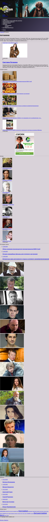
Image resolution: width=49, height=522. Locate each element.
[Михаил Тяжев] (12, 290)
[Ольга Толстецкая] (12, 447)
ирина (1, 513)
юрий (8, 515)
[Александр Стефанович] (7, 203)
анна (17, 511)
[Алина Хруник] (11, 390)
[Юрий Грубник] (12, 333)
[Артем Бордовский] (7, 167)
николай (19, 513)
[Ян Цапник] (11, 304)
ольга (23, 513)
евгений (37, 511)
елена (45, 511)
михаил (12, 513)
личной (4, 513)
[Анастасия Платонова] (12, 418)
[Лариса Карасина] (12, 461)
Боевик (7, 26)
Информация (8, 25)
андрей (14, 511)
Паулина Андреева (7, 180)
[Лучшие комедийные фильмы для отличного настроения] (10, 92)
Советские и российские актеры (12, 20)
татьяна (31, 513)
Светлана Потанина (10, 62)
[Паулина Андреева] (7, 179)
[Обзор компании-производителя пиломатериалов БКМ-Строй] (10, 80)
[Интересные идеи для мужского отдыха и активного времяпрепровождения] (10, 104)
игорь (47, 511)
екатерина (42, 511)
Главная (2, 32)
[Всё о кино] (6, 12)
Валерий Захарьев (7, 228)
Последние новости (8, 21)
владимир (30, 511)
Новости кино (7, 23)
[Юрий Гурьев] (12, 275)
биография (23, 511)
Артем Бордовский (7, 168)
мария (10, 513)
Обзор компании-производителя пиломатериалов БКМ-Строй (17, 81)
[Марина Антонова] (7, 239)
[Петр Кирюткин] (7, 215)
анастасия (11, 511)
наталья (15, 513)
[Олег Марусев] (12, 433)
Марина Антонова (7, 241)
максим (7, 513)
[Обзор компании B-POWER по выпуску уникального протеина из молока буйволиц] (10, 129)
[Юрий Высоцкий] (12, 476)
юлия (5, 515)
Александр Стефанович (8, 204)
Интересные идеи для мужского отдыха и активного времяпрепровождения (21, 105)
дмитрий (34, 511)
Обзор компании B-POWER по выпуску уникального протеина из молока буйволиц (22, 130)
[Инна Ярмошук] (7, 191)
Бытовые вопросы (8, 27)
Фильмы (5, 24)
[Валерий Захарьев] (7, 227)
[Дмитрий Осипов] (12, 318)
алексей (7, 511)
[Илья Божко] (12, 347)
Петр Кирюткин (6, 216)
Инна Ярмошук (6, 192)
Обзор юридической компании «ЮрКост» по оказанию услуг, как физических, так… (22, 118)
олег (21, 513)
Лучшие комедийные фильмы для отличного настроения (16, 93)
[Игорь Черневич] (12, 361)
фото (2, 515)
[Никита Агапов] (12, 375)
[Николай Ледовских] (12, 404)
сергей (28, 513)
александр (2, 511)
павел (26, 513)
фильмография (40, 513)
